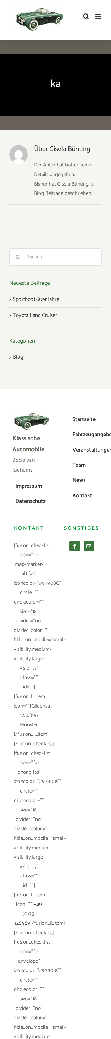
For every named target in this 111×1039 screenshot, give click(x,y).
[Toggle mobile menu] (98, 16)
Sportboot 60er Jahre (36, 299)
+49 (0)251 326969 (28, 914)
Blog (18, 357)
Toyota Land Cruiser (35, 315)
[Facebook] (74, 546)
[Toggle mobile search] (86, 16)
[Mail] (89, 546)
